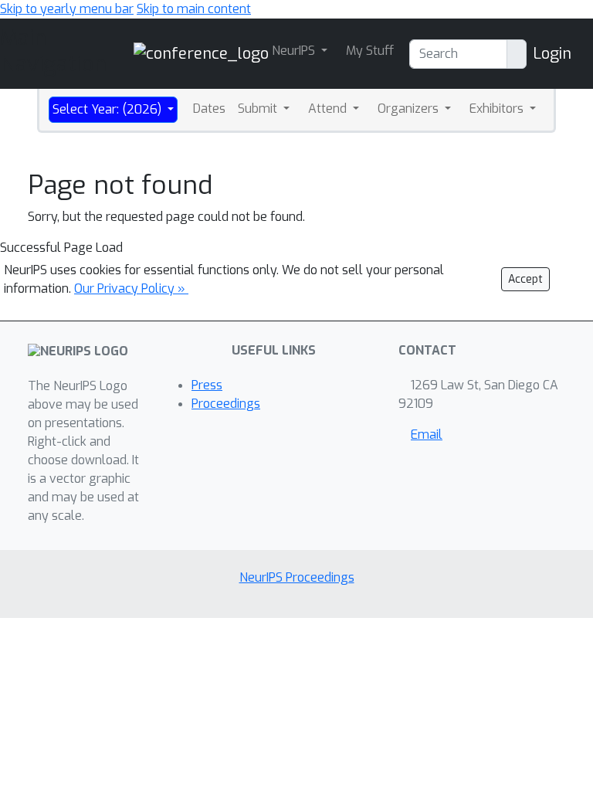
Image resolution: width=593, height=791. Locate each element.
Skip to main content (194, 9)
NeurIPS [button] (295, 50)
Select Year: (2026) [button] (108, 109)
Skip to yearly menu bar (67, 9)
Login (552, 53)
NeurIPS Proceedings (296, 577)
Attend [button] (329, 108)
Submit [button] (259, 108)
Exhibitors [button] (498, 108)
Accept (525, 279)
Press (206, 385)
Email (426, 434)
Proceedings (225, 404)
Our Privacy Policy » (131, 288)
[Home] (201, 53)
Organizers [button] (410, 108)
